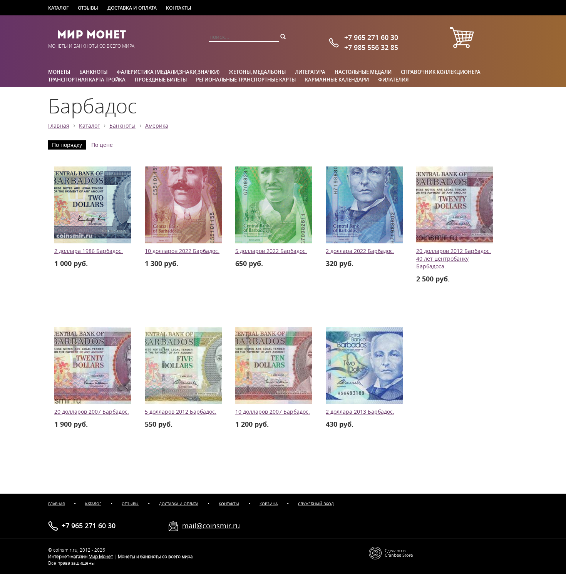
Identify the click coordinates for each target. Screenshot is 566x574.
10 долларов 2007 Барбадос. (272, 411)
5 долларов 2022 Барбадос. (271, 251)
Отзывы (88, 8)
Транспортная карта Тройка (87, 79)
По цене (102, 144)
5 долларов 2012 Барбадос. (180, 411)
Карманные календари (337, 79)
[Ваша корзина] (461, 38)
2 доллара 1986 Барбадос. (88, 251)
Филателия (393, 79)
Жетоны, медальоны (257, 71)
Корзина (269, 503)
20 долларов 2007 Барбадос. (91, 411)
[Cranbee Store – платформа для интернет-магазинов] (391, 553)
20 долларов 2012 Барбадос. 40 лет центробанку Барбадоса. (453, 259)
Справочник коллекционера (441, 71)
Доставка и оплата (132, 8)
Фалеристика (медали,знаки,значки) (168, 71)
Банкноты (93, 71)
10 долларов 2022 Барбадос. (182, 251)
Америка (156, 125)
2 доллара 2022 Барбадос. (360, 251)
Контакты (178, 8)
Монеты (59, 71)
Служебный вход (316, 503)
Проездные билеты (161, 79)
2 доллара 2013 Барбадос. (360, 411)
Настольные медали (363, 71)
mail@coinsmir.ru (211, 525)
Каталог (58, 8)
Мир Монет (91, 35)
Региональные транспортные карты (246, 79)
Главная (58, 125)
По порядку (67, 144)
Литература (310, 71)
